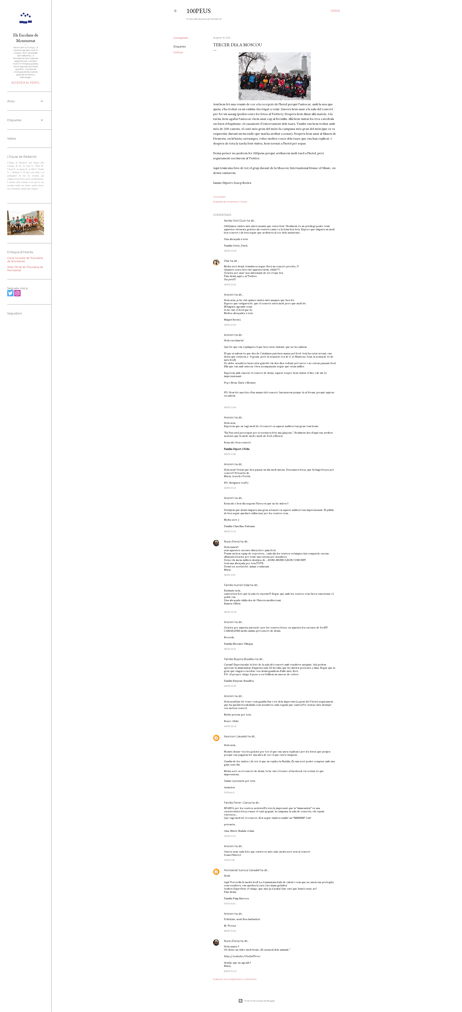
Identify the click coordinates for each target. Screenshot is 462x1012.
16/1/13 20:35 (230, 250)
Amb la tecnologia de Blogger (259, 1000)
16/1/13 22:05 (230, 612)
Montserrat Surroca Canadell (242, 870)
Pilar (226, 261)
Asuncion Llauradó (235, 736)
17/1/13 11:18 (229, 860)
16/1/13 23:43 (230, 726)
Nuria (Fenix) (232, 541)
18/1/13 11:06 (230, 930)
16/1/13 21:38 (230, 454)
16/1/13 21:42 (230, 487)
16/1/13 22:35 (230, 686)
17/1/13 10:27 (230, 836)
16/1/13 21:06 (230, 407)
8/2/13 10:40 (230, 971)
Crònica (178, 52)
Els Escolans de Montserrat (25, 37)
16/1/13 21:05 (230, 324)
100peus (198, 11)
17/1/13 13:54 (230, 903)
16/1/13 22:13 (230, 649)
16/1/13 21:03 (230, 284)
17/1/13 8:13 (229, 792)
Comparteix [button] (180, 38)
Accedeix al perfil (25, 82)
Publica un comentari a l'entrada (235, 979)
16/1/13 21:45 (230, 531)
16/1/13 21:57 (230, 575)
